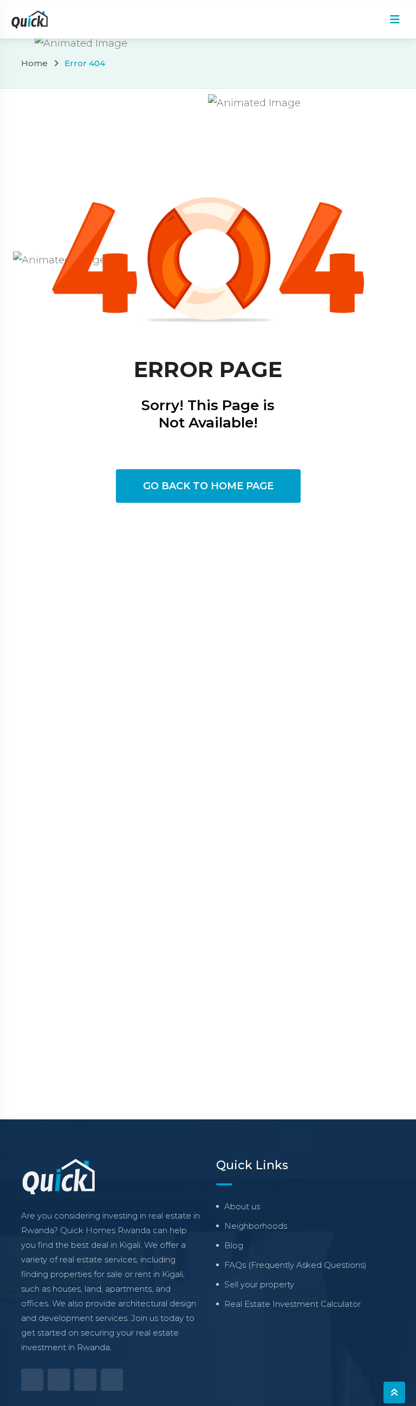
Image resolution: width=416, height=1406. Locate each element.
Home (34, 63)
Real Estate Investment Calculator (292, 1304)
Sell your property (259, 1284)
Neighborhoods (255, 1226)
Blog (233, 1245)
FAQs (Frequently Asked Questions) (295, 1265)
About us (242, 1206)
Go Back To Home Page (208, 486)
